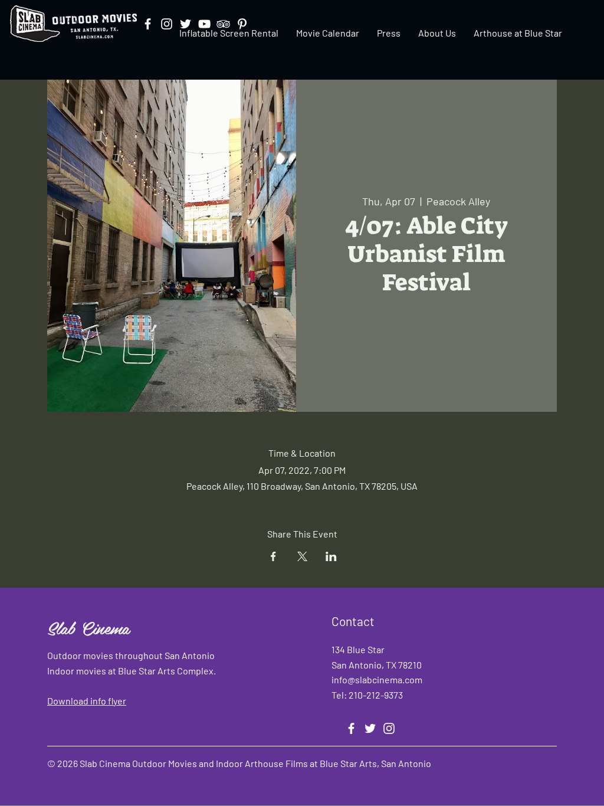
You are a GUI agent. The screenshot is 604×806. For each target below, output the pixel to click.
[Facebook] (351, 728)
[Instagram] (389, 728)
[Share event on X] (302, 556)
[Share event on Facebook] (273, 556)
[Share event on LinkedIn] (331, 556)
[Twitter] (370, 728)
